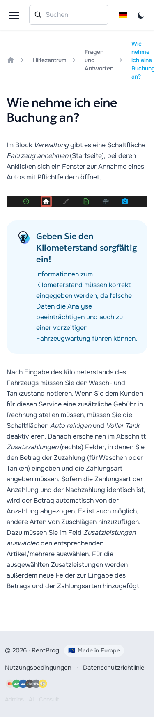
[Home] (11, 60)
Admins (14, 699)
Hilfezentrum (50, 60)
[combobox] (68, 15)
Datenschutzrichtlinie (114, 668)
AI (31, 699)
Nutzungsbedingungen (38, 668)
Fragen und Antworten (99, 60)
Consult (49, 699)
